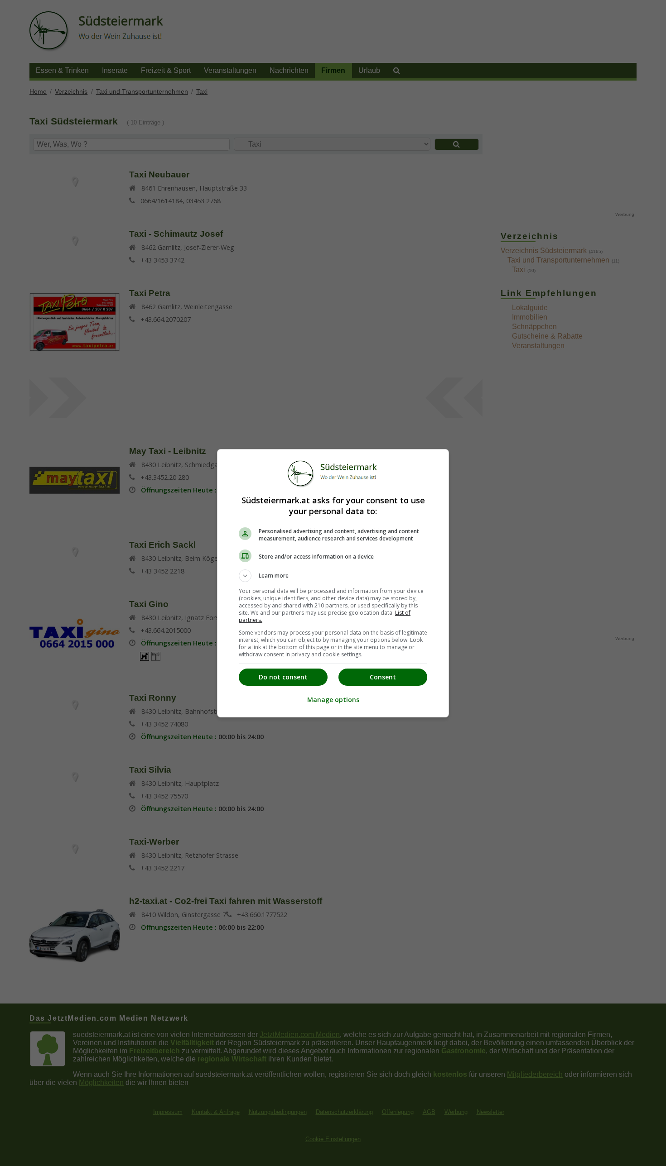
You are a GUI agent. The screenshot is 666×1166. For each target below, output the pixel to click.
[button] (333, 575)
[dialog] (333, 583)
